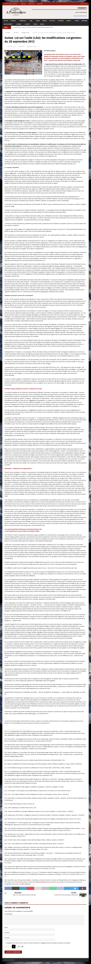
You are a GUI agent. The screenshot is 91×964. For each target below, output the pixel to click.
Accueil (6, 20)
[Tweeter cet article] (15, 888)
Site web (7, 938)
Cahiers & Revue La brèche (10, 3)
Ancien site (40, 3)
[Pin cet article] (30, 888)
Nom (6, 927)
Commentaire (8, 914)
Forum (77, 20)
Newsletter (31, 3)
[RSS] (87, 27)
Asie (31, 20)
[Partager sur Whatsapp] (53, 888)
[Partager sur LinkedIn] (23, 888)
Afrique (13, 20)
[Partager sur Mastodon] (60, 888)
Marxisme (84, 20)
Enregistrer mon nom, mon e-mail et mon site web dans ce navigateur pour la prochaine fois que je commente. (38, 943)
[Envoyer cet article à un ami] (38, 888)
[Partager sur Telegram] (67, 888)
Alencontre (21, 46)
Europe (68, 20)
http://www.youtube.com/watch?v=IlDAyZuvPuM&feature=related (34, 882)
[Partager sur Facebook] (8, 888)
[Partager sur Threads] (82, 888)
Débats (45, 20)
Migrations (29, 46)
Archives (23, 3)
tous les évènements (80, 16)
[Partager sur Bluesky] (75, 888)
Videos (42, 24)
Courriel (7, 932)
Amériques (23, 20)
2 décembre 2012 (11, 46)
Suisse (35, 24)
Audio (38, 20)
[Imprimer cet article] (45, 888)
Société (27, 24)
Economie (61, 20)
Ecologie (52, 20)
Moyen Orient (8, 24)
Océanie (18, 24)
